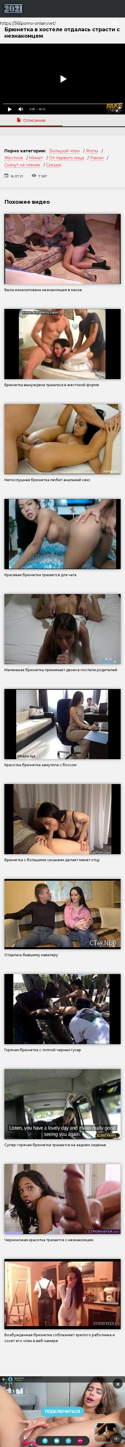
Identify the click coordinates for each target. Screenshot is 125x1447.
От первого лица (66, 157)
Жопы (92, 150)
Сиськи (53, 165)
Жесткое (13, 157)
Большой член (64, 150)
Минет (36, 157)
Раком (96, 157)
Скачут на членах (22, 165)
